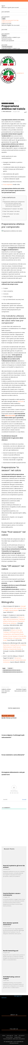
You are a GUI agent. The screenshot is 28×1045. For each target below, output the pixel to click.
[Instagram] (3, 2)
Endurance (16, 101)
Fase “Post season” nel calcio (12, 211)
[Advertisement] (14, 87)
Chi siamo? (21, 1035)
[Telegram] (5, 2)
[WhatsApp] (13, 115)
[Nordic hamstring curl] (14, 943)
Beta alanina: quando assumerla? (10, 923)
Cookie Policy (17, 1037)
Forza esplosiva (7, 184)
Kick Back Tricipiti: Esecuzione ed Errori (20, 690)
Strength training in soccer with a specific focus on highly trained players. (14, 608)
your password (5, 16)
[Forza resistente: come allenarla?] (14, 746)
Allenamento (9, 101)
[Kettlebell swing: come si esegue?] (14, 969)
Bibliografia (7, 216)
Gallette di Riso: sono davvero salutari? (6, 690)
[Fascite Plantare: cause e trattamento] (14, 886)
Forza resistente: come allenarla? (13, 755)
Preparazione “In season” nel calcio (13, 209)
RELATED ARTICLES (8, 716)
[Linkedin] (4, 2)
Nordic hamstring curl (10, 951)
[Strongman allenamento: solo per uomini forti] (14, 763)
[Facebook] (2, 2)
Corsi (16, 1035)
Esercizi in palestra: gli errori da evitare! (14, 866)
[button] (2, 51)
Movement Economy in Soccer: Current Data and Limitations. (14, 660)
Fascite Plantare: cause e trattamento (11, 894)
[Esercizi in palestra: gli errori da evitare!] (14, 858)
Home (3, 101)
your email (4, 29)
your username (5, 11)
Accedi (24, 799)
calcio (10, 668)
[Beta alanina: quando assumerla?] (14, 915)
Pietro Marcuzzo (7, 111)
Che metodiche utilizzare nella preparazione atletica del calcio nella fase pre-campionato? (13, 205)
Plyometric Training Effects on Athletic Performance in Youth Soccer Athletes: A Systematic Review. (14, 647)
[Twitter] (6, 115)
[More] (17, 115)
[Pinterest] (10, 115)
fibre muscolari (10, 415)
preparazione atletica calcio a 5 (12, 672)
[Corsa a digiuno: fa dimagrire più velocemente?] (14, 726)
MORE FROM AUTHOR (9, 718)
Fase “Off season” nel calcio (11, 214)
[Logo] (11, 64)
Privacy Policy (9, 1037)
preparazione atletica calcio (11, 670)
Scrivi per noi (10, 1035)
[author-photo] (14, 706)
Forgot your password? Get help (10, 20)
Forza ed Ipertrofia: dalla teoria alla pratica (14, 1038)
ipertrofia (21, 401)
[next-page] (2, 778)
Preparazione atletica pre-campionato (14, 202)
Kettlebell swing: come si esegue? (11, 977)
